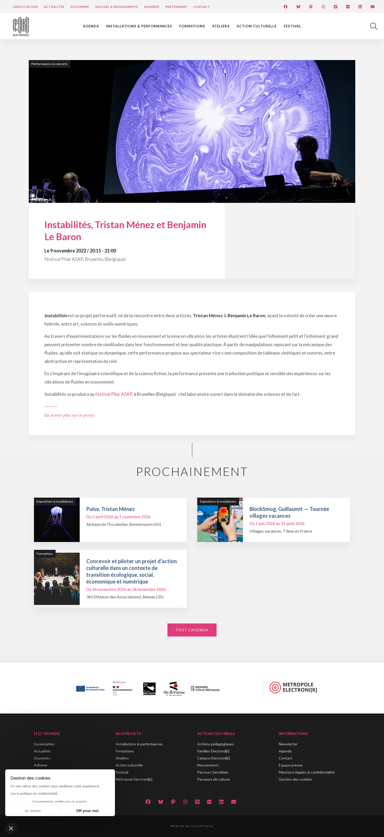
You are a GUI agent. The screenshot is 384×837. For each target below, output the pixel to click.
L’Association (25, 6)
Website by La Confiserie (192, 826)
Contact (201, 6)
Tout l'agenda (192, 630)
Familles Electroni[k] (213, 751)
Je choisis (33, 811)
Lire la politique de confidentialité (33, 793)
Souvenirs (80, 6)
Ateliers (221, 26)
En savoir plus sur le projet (69, 415)
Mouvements (208, 765)
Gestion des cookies (295, 779)
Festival (292, 26)
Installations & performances (139, 26)
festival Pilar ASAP (113, 394)
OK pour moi (87, 811)
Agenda (91, 26)
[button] (11, 828)
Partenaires (176, 6)
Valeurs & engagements (116, 6)
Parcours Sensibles (212, 772)
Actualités (54, 6)
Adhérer (151, 6)
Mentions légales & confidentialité (307, 772)
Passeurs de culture (213, 779)
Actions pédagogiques (215, 744)
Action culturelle (257, 26)
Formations (192, 26)
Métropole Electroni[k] (134, 779)
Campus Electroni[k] (213, 758)
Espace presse (290, 765)
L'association (44, 744)
